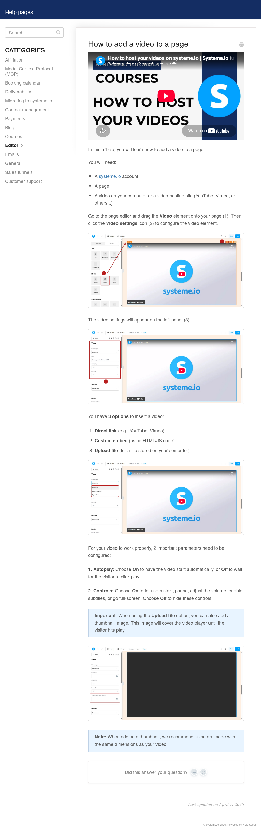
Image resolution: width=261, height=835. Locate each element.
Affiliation (14, 59)
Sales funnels (19, 172)
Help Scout (249, 824)
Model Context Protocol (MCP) (29, 71)
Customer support (23, 180)
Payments (15, 118)
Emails (12, 154)
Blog (9, 127)
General (13, 163)
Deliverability (18, 91)
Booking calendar (23, 82)
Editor (12, 145)
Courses (13, 136)
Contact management (27, 109)
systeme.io (110, 176)
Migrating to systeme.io (28, 100)
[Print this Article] (241, 44)
